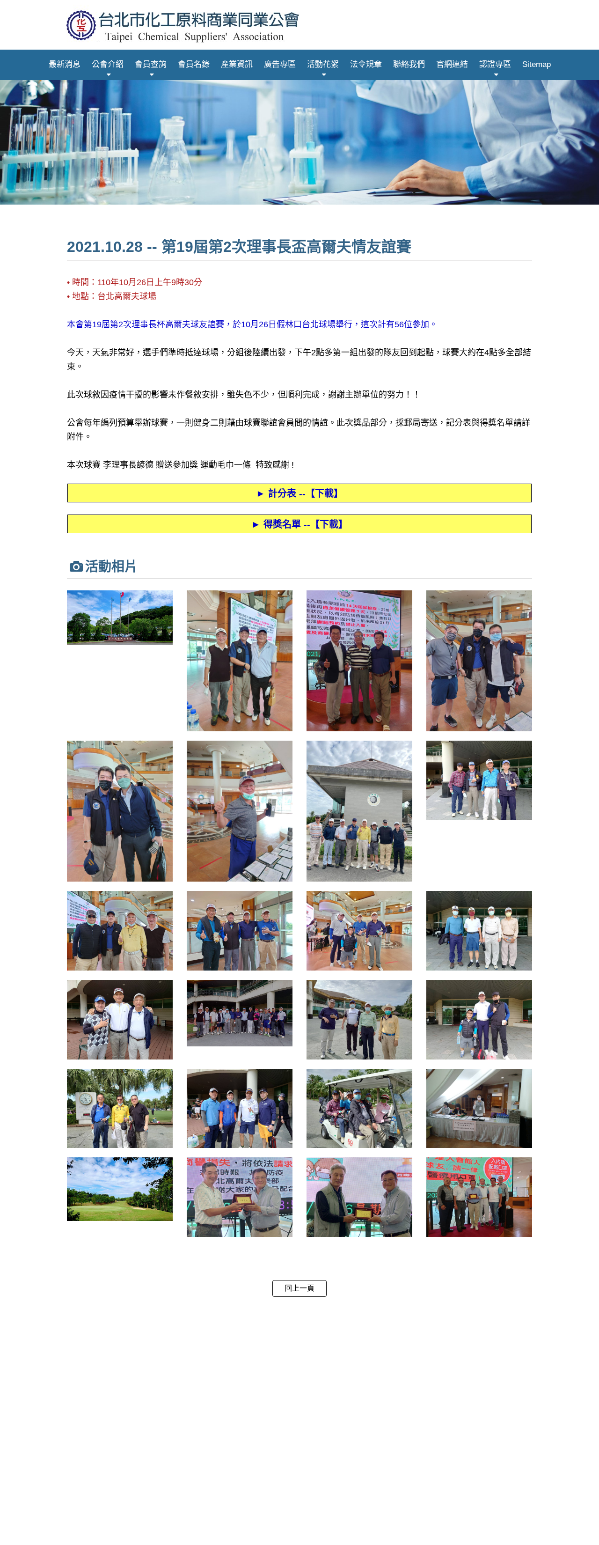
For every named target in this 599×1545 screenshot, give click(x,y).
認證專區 (495, 64)
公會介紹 (108, 64)
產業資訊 (237, 64)
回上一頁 (299, 1288)
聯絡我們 (409, 64)
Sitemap (536, 64)
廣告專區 (280, 64)
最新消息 (64, 64)
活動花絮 (323, 64)
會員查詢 (151, 64)
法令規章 (366, 64)
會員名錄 (194, 64)
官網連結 (452, 64)
